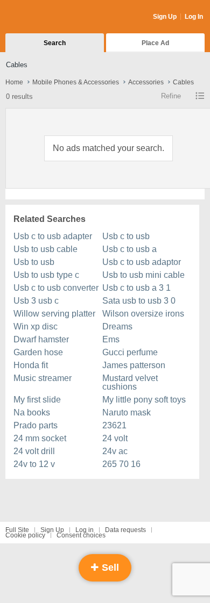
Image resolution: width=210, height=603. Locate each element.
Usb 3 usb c (36, 300)
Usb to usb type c (46, 274)
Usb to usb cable (45, 249)
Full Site (17, 530)
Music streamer (42, 378)
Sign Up (165, 16)
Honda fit (30, 365)
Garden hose (38, 352)
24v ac (115, 451)
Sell (109, 567)
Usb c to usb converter (56, 287)
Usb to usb (33, 262)
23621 (114, 425)
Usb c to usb (126, 236)
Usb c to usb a (129, 249)
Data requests (125, 530)
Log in (84, 530)
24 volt (115, 438)
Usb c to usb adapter (52, 236)
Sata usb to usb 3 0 (139, 300)
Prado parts (35, 425)
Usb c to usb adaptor (141, 262)
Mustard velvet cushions (130, 382)
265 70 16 (121, 464)
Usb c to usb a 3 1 (136, 287)
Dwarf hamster (41, 339)
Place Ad (155, 43)
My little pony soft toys (144, 399)
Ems (111, 339)
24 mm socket (39, 438)
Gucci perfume (130, 352)
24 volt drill (34, 451)
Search (55, 43)
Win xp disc (35, 326)
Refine (171, 96)
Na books (31, 412)
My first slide (37, 399)
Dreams (117, 326)
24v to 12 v (34, 464)
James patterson (133, 365)
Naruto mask (126, 412)
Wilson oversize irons (143, 313)
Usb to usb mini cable (143, 274)
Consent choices (81, 535)
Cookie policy (25, 535)
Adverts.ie (47, 17)
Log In (194, 16)
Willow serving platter (54, 313)
